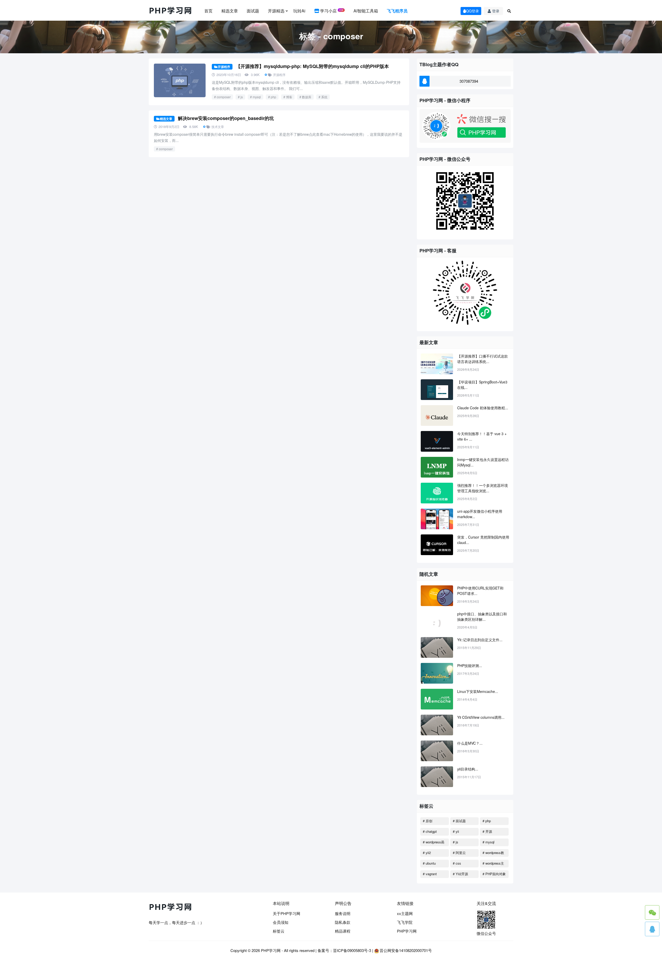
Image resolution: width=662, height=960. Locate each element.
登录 (495, 10)
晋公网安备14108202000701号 (406, 950)
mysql (257, 97)
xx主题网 (405, 913)
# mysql (488, 842)
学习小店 (331, 11)
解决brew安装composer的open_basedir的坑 (226, 118)
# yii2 (427, 852)
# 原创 (427, 820)
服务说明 (342, 913)
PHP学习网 (407, 931)
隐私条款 (342, 922)
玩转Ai (299, 11)
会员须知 (280, 922)
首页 (208, 11)
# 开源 (487, 831)
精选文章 (229, 11)
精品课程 (342, 931)
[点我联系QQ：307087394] (652, 929)
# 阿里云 (459, 852)
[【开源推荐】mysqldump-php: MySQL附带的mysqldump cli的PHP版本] (180, 80)
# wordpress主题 (493, 864)
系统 (324, 97)
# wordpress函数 (433, 843)
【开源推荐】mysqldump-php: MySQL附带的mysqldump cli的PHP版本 (312, 66)
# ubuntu (429, 863)
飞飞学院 (404, 922)
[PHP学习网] (171, 11)
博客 (289, 97)
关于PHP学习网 (286, 913)
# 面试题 (459, 820)
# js (455, 842)
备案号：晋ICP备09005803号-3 (344, 950)
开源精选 (276, 11)
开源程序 (224, 66)
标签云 (278, 931)
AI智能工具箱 (365, 11)
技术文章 (218, 126)
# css (457, 863)
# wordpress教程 (493, 853)
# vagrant (430, 873)
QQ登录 (472, 10)
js (241, 97)
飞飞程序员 (397, 11)
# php (487, 820)
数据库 (306, 97)
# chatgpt (430, 831)
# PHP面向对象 (494, 873)
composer (224, 97)
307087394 (469, 81)
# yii (456, 831)
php (273, 97)
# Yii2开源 (460, 873)
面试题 (253, 11)
